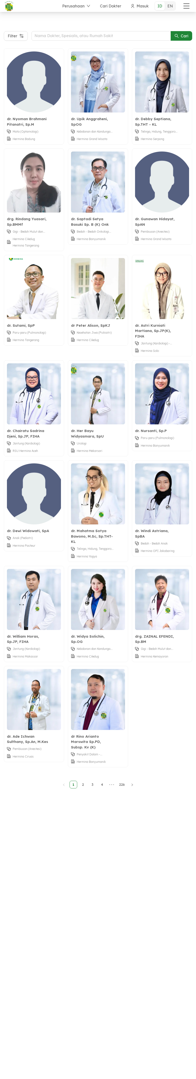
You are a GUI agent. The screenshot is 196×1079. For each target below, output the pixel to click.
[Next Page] (132, 784)
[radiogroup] (165, 6)
